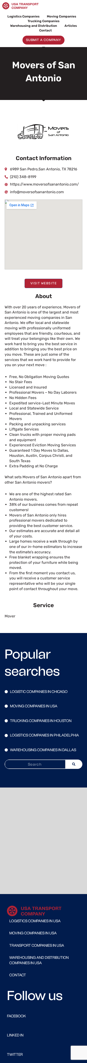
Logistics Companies (23, 16)
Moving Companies (61, 16)
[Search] (73, 764)
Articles (70, 26)
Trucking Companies (43, 21)
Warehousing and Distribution (33, 26)
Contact (45, 30)
